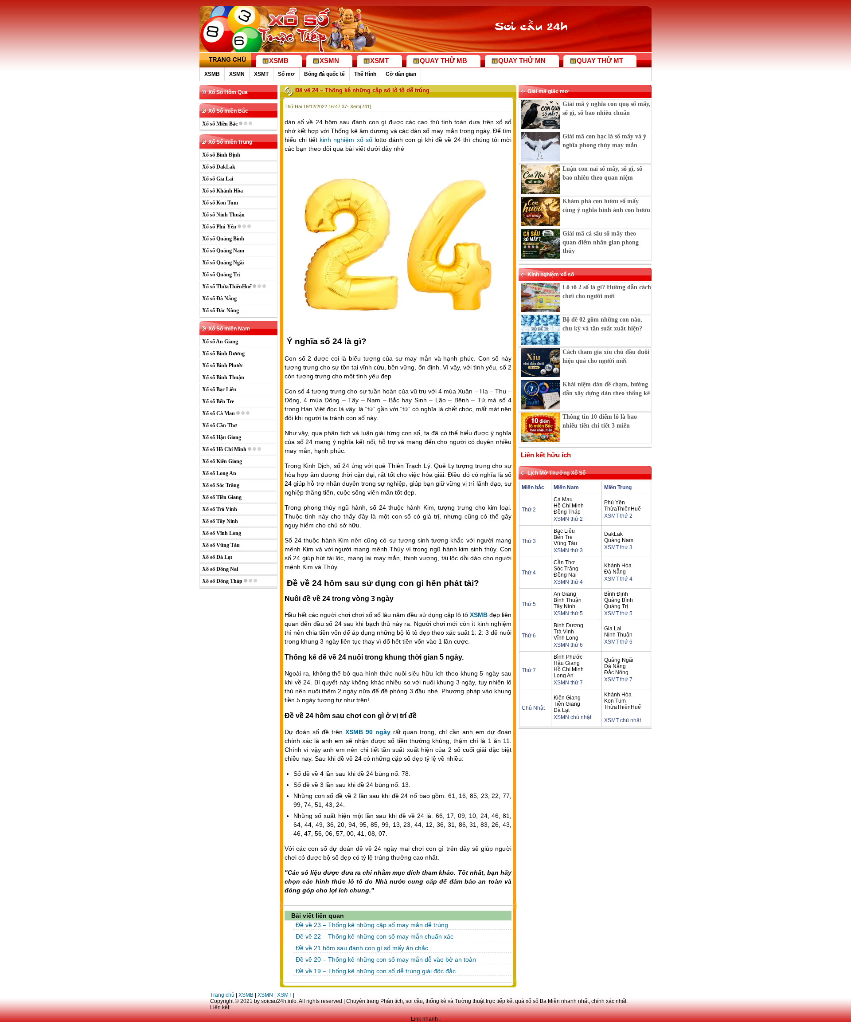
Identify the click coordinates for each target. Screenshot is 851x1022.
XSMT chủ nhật (622, 720)
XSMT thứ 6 (618, 642)
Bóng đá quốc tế (324, 74)
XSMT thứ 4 (618, 579)
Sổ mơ (286, 74)
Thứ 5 (529, 604)
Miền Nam (566, 487)
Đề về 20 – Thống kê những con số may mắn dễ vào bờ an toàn (386, 959)
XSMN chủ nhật (572, 717)
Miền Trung (618, 487)
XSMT (261, 74)
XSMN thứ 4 (568, 582)
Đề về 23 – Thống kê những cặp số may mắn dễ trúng (372, 924)
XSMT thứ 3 (618, 547)
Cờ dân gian (401, 74)
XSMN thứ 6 (568, 645)
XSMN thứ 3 (568, 550)
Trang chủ (222, 995)
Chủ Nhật (533, 708)
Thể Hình (365, 74)
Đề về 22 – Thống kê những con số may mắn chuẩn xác (374, 936)
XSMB (212, 74)
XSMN (237, 74)
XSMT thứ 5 (618, 613)
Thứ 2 (529, 510)
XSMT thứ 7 (618, 679)
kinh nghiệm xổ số (346, 139)
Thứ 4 (529, 573)
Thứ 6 (529, 636)
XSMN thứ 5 (568, 613)
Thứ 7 (529, 670)
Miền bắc (533, 487)
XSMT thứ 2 (618, 516)
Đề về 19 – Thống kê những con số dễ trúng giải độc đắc (376, 971)
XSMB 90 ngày (367, 731)
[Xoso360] (537, 43)
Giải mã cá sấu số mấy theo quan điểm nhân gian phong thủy (600, 242)
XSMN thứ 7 (568, 683)
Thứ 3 (529, 541)
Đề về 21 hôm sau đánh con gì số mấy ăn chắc (362, 947)
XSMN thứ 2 (568, 519)
